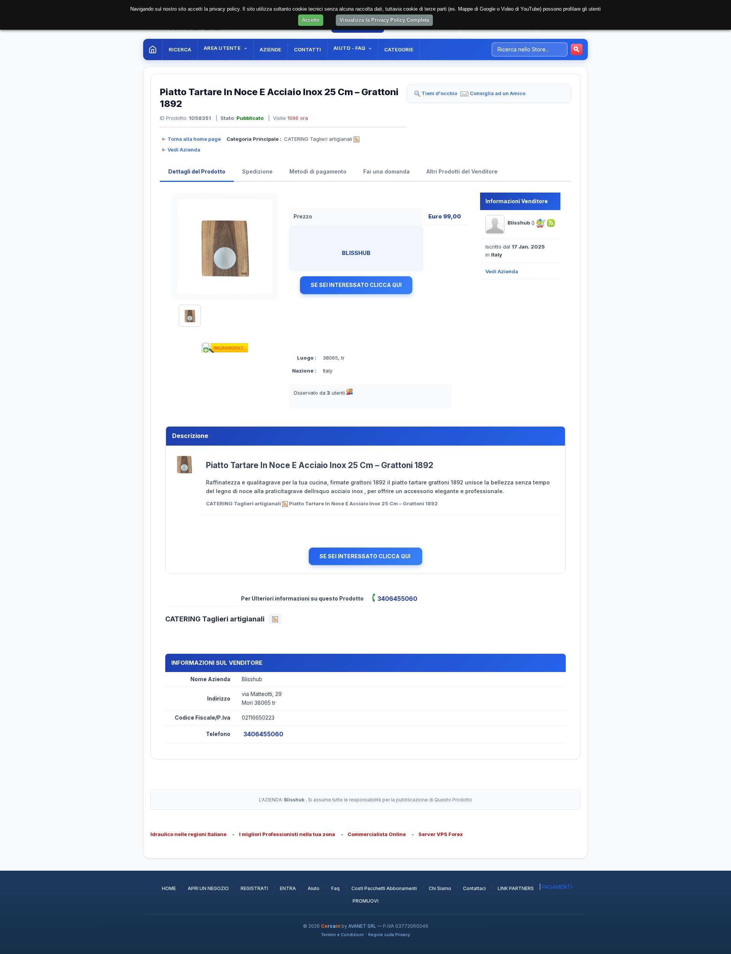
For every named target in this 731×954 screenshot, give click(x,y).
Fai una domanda (386, 171)
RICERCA (180, 49)
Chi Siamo (440, 888)
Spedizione (257, 171)
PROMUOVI (365, 901)
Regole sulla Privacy (389, 934)
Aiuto (313, 888)
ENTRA (288, 888)
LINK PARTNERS (516, 888)
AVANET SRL (362, 926)
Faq (335, 888)
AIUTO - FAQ (350, 48)
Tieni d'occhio (439, 93)
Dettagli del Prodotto (196, 171)
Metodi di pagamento (317, 171)
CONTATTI (307, 49)
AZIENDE (270, 49)
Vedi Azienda (184, 150)
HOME (169, 888)
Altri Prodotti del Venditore (462, 171)
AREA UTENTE (223, 48)
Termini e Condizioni (342, 934)
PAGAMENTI (557, 887)
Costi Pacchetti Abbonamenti (384, 888)
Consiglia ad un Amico (497, 93)
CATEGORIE (398, 49)
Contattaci (474, 888)
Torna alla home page (194, 139)
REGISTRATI (254, 888)
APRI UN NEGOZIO (208, 888)
